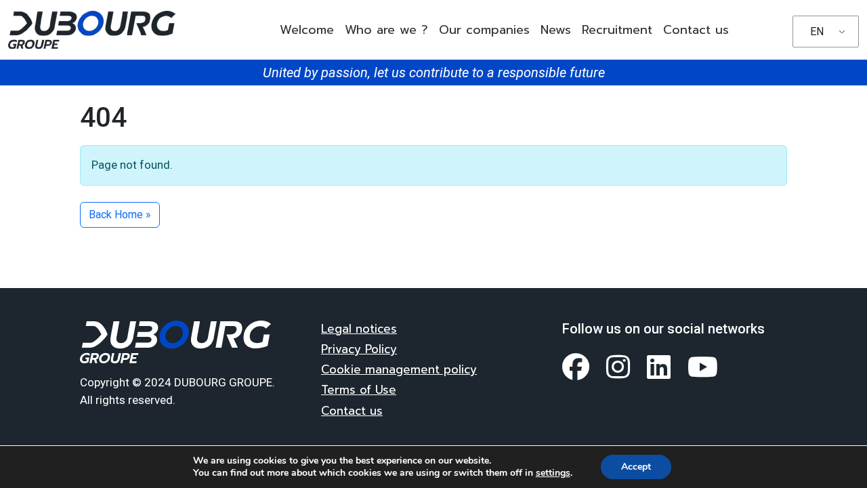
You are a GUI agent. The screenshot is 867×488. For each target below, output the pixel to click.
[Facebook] (576, 367)
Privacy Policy (359, 349)
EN (817, 31)
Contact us (696, 29)
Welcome (307, 29)
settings (553, 473)
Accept (636, 466)
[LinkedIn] (659, 367)
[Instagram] (618, 367)
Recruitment (617, 29)
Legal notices (359, 329)
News (556, 29)
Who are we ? (386, 29)
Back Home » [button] (120, 214)
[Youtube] (703, 367)
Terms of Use (358, 390)
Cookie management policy (399, 369)
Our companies (484, 29)
